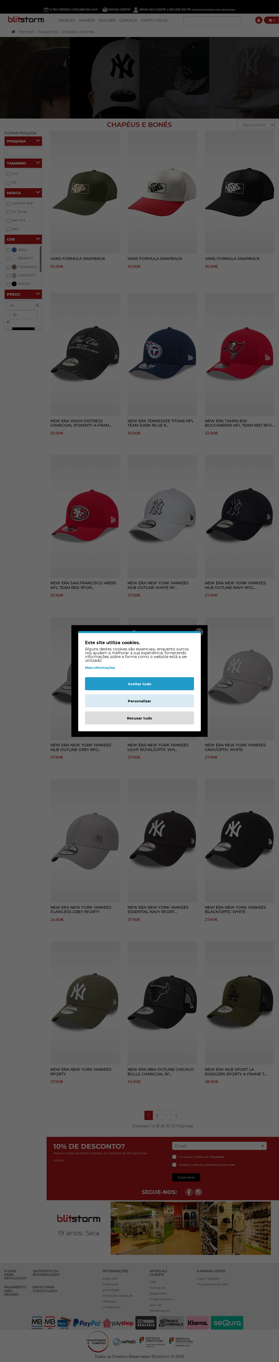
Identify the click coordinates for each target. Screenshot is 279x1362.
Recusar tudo (139, 718)
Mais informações (100, 667)
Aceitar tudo (139, 683)
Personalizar (139, 701)
